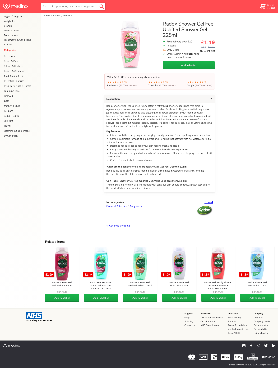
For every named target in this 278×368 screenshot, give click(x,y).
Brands (8, 25)
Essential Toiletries (14, 80)
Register (18, 16)
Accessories (10, 56)
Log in (7, 16)
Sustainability (260, 329)
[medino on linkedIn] (272, 345)
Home (47, 15)
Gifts (6, 100)
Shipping (188, 321)
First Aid (8, 95)
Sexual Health (11, 115)
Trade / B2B (234, 333)
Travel (7, 125)
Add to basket (188, 65)
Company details (262, 321)
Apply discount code (238, 329)
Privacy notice (261, 325)
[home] (20, 6)
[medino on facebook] (249, 345)
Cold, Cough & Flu (13, 75)
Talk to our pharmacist (211, 317)
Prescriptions (11, 35)
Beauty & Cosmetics (14, 71)
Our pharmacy (207, 321)
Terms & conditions (237, 325)
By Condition (11, 135)
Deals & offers (11, 30)
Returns (232, 321)
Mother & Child (12, 105)
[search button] (101, 6)
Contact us (189, 325)
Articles (8, 44)
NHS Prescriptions (209, 325)
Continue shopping (119, 225)
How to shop (234, 317)
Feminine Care (12, 90)
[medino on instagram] (257, 345)
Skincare (8, 120)
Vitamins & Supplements (17, 130)
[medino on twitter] (264, 345)
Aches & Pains (11, 61)
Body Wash (136, 206)
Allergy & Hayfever (14, 66)
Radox (66, 15)
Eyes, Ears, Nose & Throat (17, 85)
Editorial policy (261, 333)
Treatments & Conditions (17, 39)
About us (258, 317)
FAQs (187, 317)
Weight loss (10, 21)
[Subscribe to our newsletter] (242, 345)
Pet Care (8, 110)
